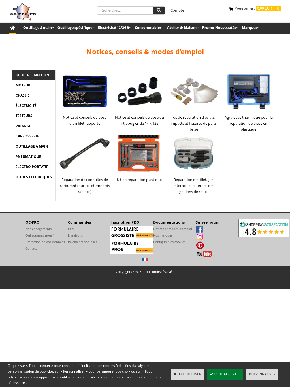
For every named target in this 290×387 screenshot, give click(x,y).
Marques (249, 27)
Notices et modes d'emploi (172, 229)
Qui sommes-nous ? (40, 235)
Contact (31, 248)
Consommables (148, 27)
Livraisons (75, 235)
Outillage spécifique (74, 27)
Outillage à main (37, 27)
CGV (71, 229)
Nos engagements (38, 229)
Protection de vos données (45, 242)
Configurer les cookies (169, 242)
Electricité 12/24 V (113, 27)
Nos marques (162, 235)
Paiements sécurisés (82, 242)
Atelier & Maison (182, 27)
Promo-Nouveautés (219, 27)
